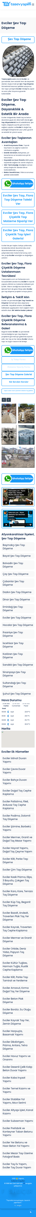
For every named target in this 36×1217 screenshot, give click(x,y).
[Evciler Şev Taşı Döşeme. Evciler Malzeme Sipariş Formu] (18, 367)
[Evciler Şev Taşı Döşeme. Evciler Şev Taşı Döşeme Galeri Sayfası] (18, 374)
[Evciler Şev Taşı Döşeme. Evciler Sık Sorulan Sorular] (18, 382)
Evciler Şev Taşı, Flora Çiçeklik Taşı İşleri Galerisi (18, 234)
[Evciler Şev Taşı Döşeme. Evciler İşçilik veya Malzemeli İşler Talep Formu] (18, 360)
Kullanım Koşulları (18, 1181)
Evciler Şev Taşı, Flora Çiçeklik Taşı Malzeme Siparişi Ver (18, 217)
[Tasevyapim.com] (17, 5)
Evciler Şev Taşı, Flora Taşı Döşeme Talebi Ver (18, 200)
